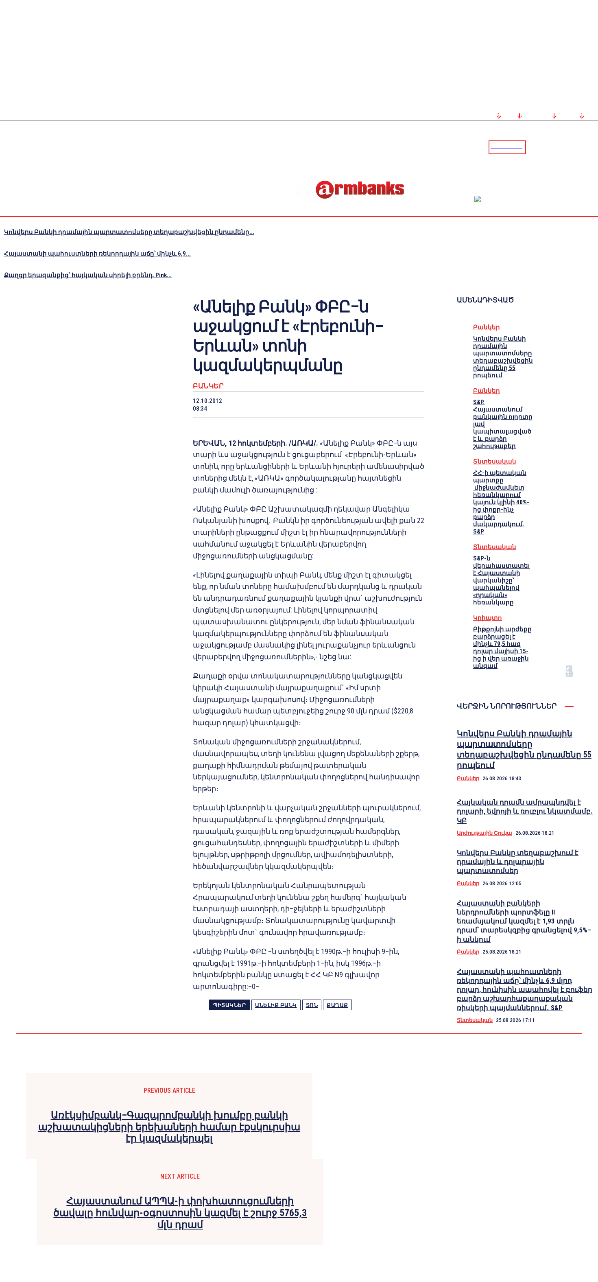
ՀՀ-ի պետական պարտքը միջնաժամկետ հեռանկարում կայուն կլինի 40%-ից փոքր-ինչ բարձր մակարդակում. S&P (501, 502)
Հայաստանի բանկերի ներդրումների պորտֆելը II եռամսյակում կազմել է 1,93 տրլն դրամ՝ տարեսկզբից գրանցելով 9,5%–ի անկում (524, 921)
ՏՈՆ (312, 1005)
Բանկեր (208, 386)
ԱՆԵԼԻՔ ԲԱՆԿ (276, 1005)
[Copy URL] (380, 404)
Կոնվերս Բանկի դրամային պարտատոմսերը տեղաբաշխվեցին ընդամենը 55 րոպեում (503, 357)
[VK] (352, 404)
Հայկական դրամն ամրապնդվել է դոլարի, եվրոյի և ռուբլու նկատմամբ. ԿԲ (525, 811)
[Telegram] (573, 147)
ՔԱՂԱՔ (337, 1005)
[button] (534, 146)
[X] (264, 404)
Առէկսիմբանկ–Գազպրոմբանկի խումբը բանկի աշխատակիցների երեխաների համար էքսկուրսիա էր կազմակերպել (169, 1126)
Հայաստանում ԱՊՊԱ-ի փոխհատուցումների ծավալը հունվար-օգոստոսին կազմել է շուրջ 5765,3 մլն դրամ (180, 1212)
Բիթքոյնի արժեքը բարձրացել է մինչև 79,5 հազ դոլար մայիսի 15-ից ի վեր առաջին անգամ (502, 647)
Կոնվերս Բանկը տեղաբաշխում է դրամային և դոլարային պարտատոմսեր (517, 862)
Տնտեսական (494, 461)
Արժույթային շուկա (484, 833)
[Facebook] (563, 147)
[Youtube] (583, 147)
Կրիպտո (487, 617)
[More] (410, 404)
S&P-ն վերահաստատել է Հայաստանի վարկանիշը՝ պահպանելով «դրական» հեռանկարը (501, 580)
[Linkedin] (593, 147)
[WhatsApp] (294, 404)
